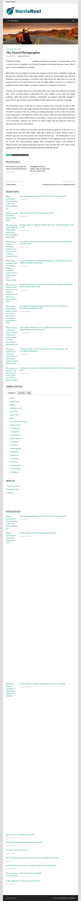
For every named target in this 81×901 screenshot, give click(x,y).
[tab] (12, 393)
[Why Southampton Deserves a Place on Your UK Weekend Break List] (12, 196)
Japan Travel (13, 415)
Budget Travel (14, 401)
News (11, 418)
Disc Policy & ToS (13, 489)
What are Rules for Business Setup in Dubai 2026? (37, 213)
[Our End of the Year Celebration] (12, 873)
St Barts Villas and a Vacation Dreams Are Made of (23, 881)
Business (12, 405)
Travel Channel (14, 435)
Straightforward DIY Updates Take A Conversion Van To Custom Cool (40, 169)
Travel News (13, 455)
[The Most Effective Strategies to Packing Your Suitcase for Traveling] (12, 684)
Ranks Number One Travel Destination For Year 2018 (24, 842)
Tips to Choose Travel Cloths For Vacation (20, 834)
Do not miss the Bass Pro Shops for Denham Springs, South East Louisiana (31, 865)
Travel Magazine (15, 448)
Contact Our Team (13, 486)
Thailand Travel (14, 425)
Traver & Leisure (15, 469)
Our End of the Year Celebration (31, 873)
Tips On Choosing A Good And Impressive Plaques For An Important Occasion (32, 858)
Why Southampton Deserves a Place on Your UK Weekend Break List (43, 196)
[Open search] (73, 20)
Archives (21, 393)
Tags (28, 393)
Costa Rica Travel (15, 408)
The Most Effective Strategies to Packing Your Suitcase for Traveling (42, 684)
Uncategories (14, 472)
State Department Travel (13, 49)
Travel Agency (14, 432)
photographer (17, 155)
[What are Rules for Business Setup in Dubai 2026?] (12, 213)
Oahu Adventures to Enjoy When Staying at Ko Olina (38, 533)
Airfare (12, 398)
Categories (12, 393)
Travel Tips (13, 462)
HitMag (72, 898)
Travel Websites (15, 465)
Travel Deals (13, 442)
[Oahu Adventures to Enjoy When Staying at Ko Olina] (12, 533)
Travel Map (13, 452)
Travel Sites (13, 458)
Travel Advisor (14, 428)
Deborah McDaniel (23, 56)
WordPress (63, 898)
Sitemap (10, 493)
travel (26, 155)
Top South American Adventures (17, 850)
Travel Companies (15, 438)
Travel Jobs (13, 445)
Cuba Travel (13, 411)
